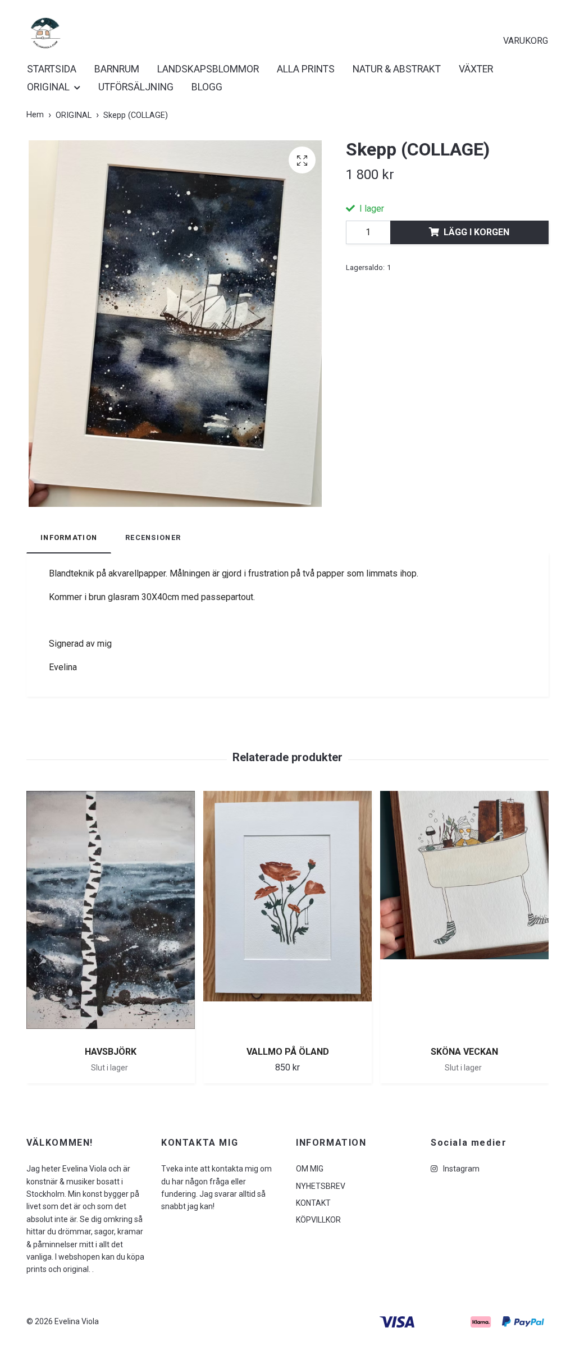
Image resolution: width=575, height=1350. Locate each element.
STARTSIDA (51, 69)
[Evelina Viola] (46, 33)
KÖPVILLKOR (318, 1219)
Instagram (460, 1168)
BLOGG (206, 87)
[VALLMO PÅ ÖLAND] (287, 914)
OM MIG (309, 1168)
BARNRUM (116, 69)
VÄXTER (476, 69)
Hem (35, 115)
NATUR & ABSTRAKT (397, 69)
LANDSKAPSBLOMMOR (208, 69)
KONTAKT (313, 1202)
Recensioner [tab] (153, 537)
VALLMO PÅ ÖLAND (288, 1051)
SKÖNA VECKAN (464, 1051)
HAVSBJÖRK (110, 1051)
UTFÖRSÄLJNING (136, 87)
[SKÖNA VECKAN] (464, 914)
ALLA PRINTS (306, 69)
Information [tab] (68, 537)
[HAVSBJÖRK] (110, 914)
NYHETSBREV (320, 1186)
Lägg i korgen (476, 232)
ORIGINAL (48, 87)
